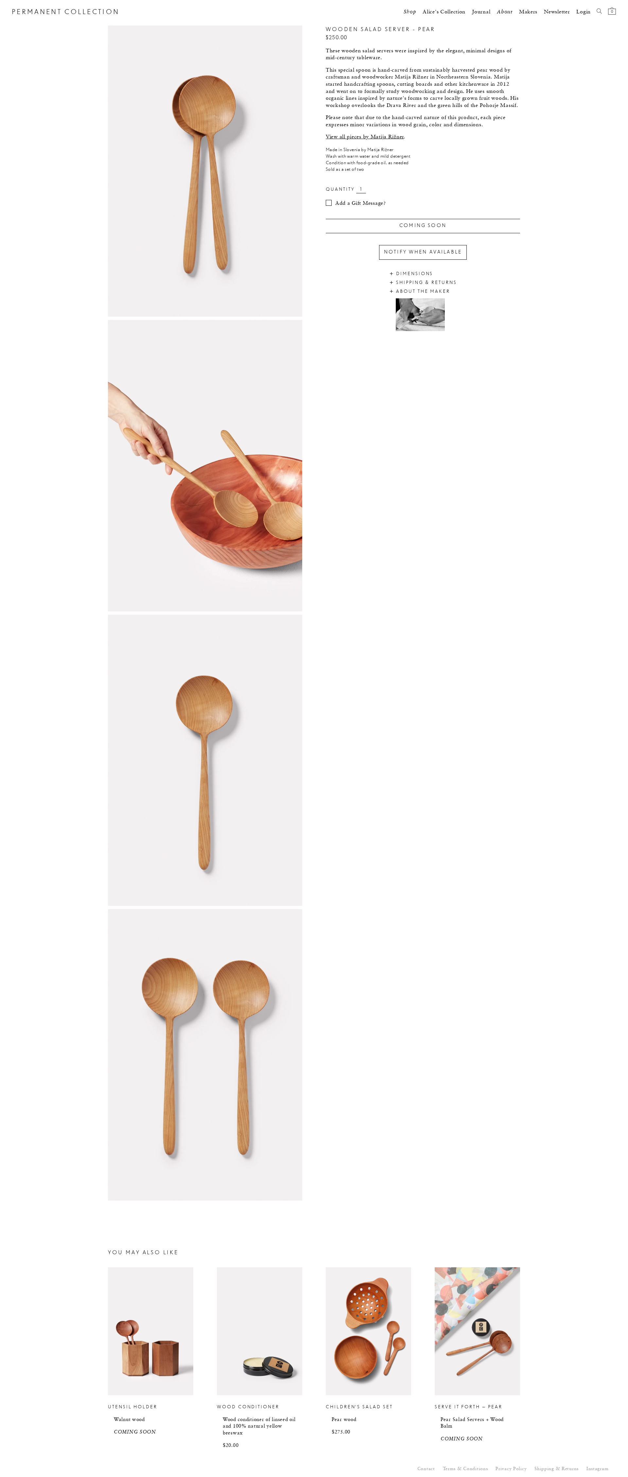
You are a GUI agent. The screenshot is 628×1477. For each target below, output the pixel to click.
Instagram (597, 1469)
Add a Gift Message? (360, 203)
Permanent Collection (65, 12)
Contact (426, 1469)
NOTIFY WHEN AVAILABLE (423, 252)
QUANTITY (340, 189)
